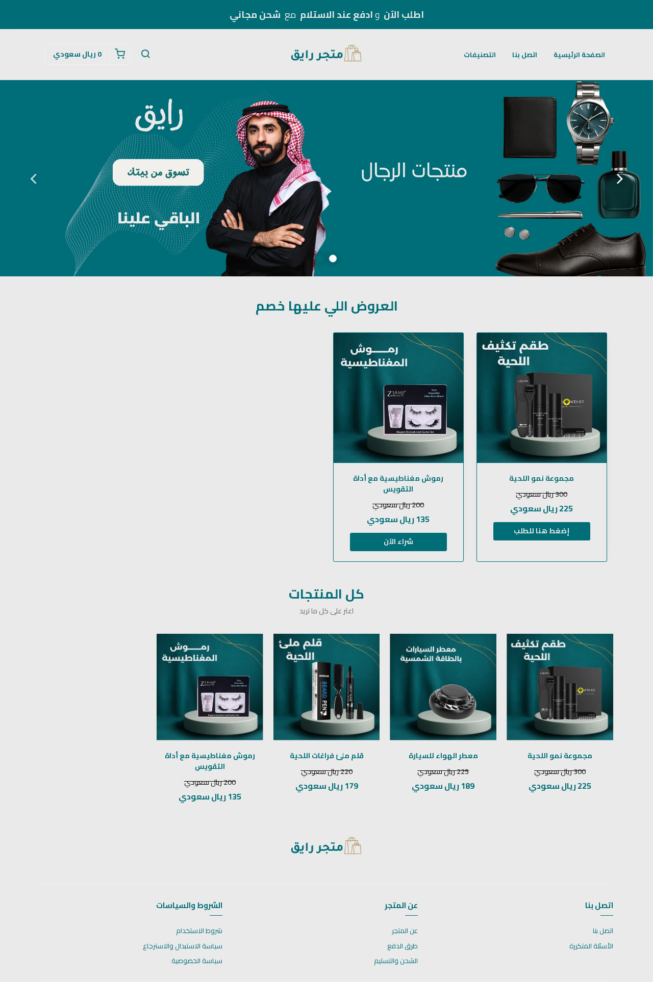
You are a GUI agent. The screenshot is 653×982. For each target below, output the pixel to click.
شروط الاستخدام (199, 931)
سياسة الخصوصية (196, 961)
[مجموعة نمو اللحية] (542, 397)
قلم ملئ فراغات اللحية (327, 756)
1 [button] (333, 259)
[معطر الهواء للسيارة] (443, 687)
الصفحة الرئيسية (579, 54)
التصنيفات (480, 54)
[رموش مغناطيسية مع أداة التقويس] (398, 397)
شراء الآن (398, 541)
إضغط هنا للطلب (541, 530)
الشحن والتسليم (396, 961)
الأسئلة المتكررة (591, 946)
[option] (326, 178)
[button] (145, 54)
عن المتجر (405, 931)
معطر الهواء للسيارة (443, 756)
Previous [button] (620, 178)
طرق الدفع (402, 946)
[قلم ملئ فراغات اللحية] (326, 687)
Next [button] (33, 178)
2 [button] (320, 259)
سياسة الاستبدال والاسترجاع (182, 946)
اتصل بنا (524, 54)
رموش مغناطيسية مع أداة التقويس (398, 484)
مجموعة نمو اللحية (541, 478)
